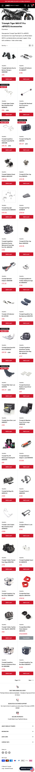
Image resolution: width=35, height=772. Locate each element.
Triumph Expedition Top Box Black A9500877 (25, 663)
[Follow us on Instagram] (9, 752)
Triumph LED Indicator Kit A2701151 (8, 315)
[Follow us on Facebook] (3, 752)
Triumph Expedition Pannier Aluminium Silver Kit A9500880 (9, 664)
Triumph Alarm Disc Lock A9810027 (9, 421)
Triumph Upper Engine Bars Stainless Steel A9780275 (8, 105)
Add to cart (9, 79)
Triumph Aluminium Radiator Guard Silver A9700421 (25, 387)
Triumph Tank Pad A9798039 (24, 208)
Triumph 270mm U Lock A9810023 (25, 525)
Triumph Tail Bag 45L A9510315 (25, 140)
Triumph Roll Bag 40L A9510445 (8, 492)
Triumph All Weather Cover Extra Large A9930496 (25, 422)
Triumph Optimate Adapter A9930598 (7, 279)
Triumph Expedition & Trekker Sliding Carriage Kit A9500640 (26, 280)
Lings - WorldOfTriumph (7, 768)
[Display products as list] (32, 45)
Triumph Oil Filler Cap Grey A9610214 (25, 175)
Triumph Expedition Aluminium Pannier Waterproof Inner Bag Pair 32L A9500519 (8, 244)
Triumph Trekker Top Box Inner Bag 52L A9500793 (9, 628)
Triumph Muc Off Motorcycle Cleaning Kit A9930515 (8, 457)
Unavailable (26, 638)
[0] (32, 5)
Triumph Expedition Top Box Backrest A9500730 (26, 315)
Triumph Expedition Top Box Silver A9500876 (8, 594)
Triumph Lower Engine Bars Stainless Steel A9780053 (8, 526)
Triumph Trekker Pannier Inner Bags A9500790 (8, 561)
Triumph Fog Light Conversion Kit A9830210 (9, 208)
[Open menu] (2, 5)
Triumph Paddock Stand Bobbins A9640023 (8, 175)
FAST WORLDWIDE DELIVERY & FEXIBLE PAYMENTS (17, 1)
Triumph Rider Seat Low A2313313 (8, 386)
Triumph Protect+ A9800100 (24, 492)
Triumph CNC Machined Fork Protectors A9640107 (25, 105)
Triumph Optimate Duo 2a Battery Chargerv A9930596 (9, 70)
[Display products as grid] (29, 45)
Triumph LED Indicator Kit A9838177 (25, 69)
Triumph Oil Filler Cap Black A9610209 (25, 242)
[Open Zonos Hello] (31, 769)
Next (30, 680)
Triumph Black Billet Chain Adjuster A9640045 (24, 629)
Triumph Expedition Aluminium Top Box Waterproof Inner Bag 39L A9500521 (25, 350)
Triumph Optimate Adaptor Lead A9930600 (26, 456)
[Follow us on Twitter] (6, 752)
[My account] (28, 5)
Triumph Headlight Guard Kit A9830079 (26, 561)
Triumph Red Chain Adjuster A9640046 (24, 594)
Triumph (4, 65)
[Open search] (25, 5)
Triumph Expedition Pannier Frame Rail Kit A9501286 (8, 141)
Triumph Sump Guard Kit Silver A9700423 (8, 348)
